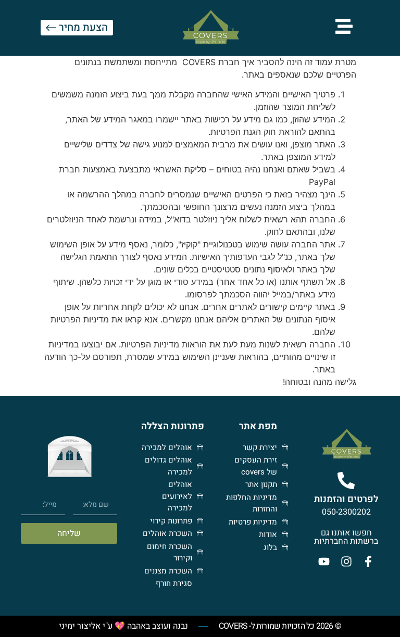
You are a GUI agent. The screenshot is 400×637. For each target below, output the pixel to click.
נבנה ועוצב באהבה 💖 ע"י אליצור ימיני (123, 626)
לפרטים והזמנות (346, 499)
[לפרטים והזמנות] (346, 480)
